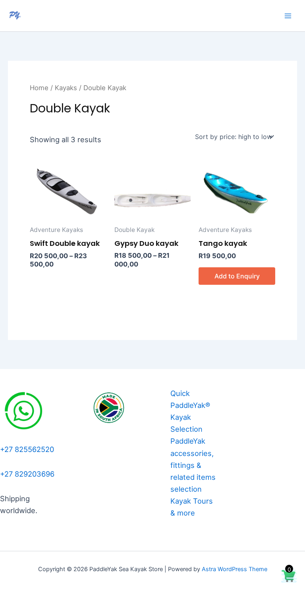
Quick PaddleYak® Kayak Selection (190, 411)
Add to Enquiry (237, 276)
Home (39, 88)
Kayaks (66, 88)
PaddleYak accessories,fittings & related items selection (193, 464)
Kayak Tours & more (191, 506)
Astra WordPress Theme (234, 569)
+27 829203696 (27, 473)
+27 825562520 (27, 449)
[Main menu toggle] (288, 16)
